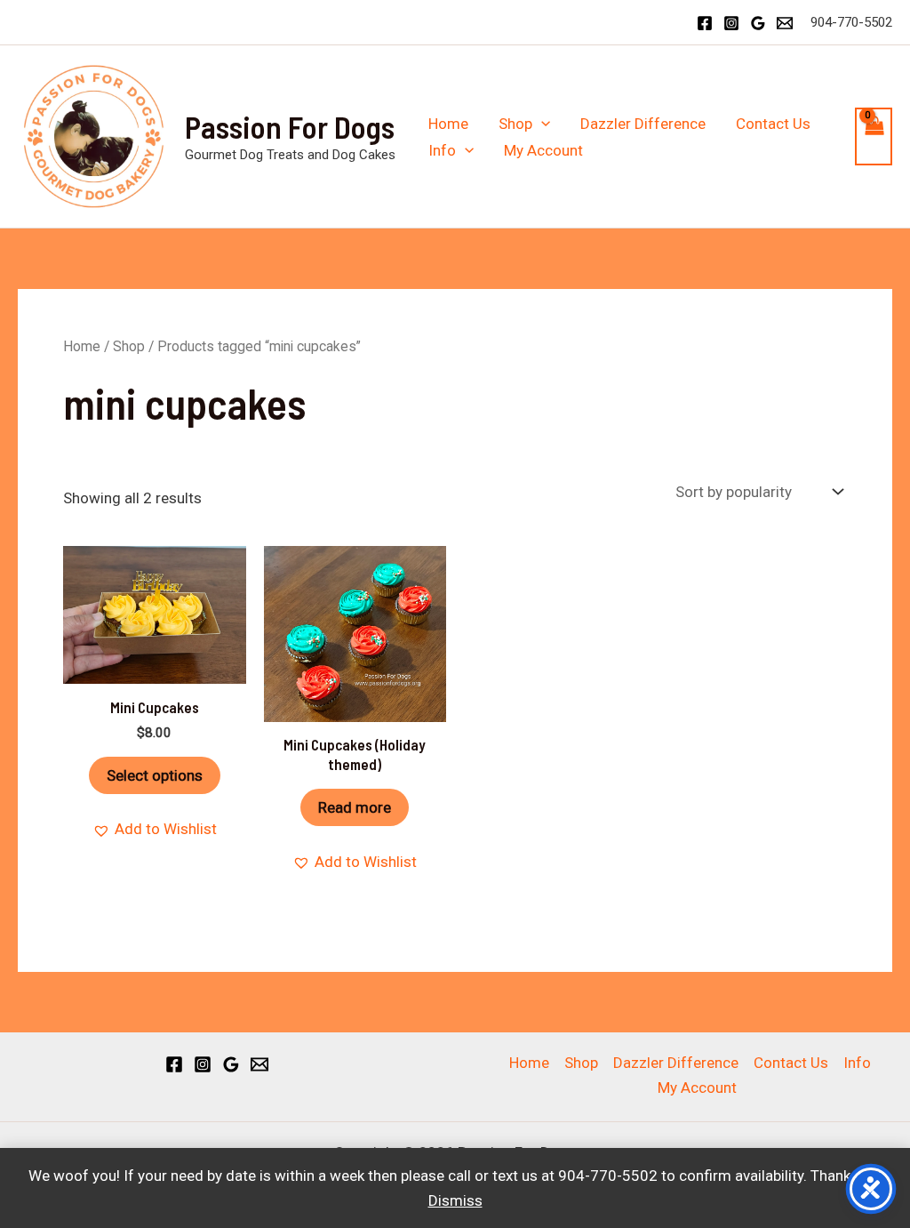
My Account (543, 150)
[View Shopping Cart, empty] (873, 136)
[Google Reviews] (758, 23)
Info (442, 150)
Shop (515, 123)
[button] (541, 123)
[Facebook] (705, 23)
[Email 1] (785, 23)
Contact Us (773, 123)
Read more (354, 807)
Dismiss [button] (455, 1200)
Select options (155, 775)
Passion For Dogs (290, 126)
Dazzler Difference (643, 123)
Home (448, 123)
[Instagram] (731, 23)
